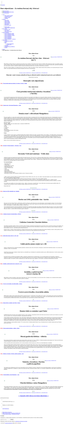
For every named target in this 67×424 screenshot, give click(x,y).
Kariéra (6, 41)
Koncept (4, 19)
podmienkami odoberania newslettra (21, 421)
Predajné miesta (11, 11)
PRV (5, 42)
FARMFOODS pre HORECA (10, 46)
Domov (4, 49)
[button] (13, 83)
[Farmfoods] (2, 4)
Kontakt (6, 47)
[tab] (33, 83)
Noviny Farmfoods (6, 32)
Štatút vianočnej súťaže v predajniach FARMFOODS (11, 413)
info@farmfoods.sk (6, 408)
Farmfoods (7, 12)
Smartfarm (6, 45)
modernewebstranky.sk (9, 423)
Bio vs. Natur (5, 28)
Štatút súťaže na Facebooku (7, 412)
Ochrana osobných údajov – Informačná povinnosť (11, 414)
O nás (3, 14)
